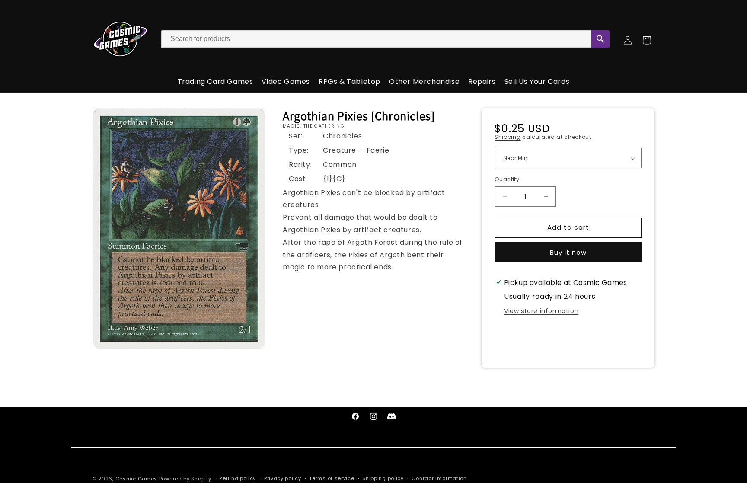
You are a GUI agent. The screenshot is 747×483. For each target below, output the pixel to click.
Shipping (508, 137)
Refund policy (237, 478)
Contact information (439, 478)
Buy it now (568, 252)
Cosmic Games (136, 478)
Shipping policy (383, 478)
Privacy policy (282, 478)
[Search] (600, 39)
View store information (541, 311)
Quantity (507, 179)
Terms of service (331, 478)
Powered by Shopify (185, 478)
